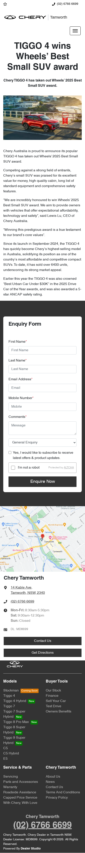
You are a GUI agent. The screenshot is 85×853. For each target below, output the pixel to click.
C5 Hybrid (11, 753)
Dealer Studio (31, 848)
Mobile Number (21, 398)
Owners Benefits (58, 711)
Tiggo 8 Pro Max (16, 722)
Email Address (20, 379)
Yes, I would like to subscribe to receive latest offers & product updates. (43, 455)
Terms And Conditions (63, 792)
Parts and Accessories (20, 782)
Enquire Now (42, 481)
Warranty (10, 787)
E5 (5, 759)
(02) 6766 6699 (67, 4)
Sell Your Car (56, 701)
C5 (5, 748)
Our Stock (53, 690)
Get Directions (43, 653)
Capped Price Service (20, 797)
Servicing (10, 776)
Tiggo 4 (9, 696)
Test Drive (53, 706)
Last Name (17, 360)
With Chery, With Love (20, 803)
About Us (53, 776)
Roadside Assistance (19, 792)
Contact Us (42, 641)
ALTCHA (69, 467)
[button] (75, 30)
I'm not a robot (28, 467)
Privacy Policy (57, 797)
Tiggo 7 (9, 706)
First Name (17, 342)
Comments (17, 417)
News (50, 782)
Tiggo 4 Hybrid (14, 701)
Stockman (11, 690)
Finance (52, 696)
